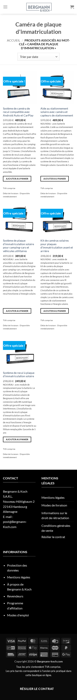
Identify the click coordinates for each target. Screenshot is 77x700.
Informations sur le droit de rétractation (55, 515)
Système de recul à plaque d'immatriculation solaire (18, 374)
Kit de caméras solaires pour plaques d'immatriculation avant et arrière (56, 246)
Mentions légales (53, 497)
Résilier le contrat (53, 537)
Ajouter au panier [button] (17, 178)
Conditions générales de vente (55, 528)
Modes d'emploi (18, 615)
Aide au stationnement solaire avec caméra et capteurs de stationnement (56, 112)
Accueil (13, 40)
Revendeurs (15, 596)
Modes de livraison (54, 505)
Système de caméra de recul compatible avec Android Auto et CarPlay (18, 112)
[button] (5, 7)
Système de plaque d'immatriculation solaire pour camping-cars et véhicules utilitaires (18, 246)
